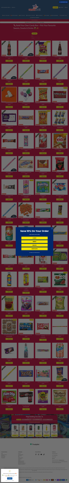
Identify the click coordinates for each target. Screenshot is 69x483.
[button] (63, 2)
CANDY (34, 238)
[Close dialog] (52, 228)
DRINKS (34, 241)
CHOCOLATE (34, 248)
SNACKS (34, 245)
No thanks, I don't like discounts (34, 252)
